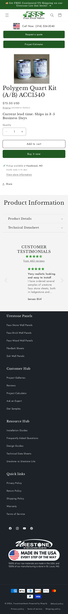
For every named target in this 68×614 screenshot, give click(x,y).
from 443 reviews (33, 261)
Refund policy (57, 603)
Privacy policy (17, 609)
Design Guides (15, 446)
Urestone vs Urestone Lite (21, 461)
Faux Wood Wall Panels (20, 340)
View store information (19, 174)
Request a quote (33, 34)
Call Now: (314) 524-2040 (38, 26)
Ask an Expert (14, 401)
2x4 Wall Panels (15, 356)
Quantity (7, 125)
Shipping (7, 107)
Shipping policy (53, 609)
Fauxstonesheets (20, 603)
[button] (7, 15)
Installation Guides (17, 430)
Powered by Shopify (38, 603)
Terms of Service (16, 514)
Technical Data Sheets (19, 453)
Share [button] (9, 184)
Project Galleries (16, 378)
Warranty (12, 506)
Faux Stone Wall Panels (20, 325)
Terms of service (34, 609)
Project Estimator (34, 44)
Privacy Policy (14, 483)
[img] (34, 256)
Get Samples (14, 408)
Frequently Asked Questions (22, 438)
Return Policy (14, 491)
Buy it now (34, 154)
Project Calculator (17, 393)
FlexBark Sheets (15, 348)
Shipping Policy (15, 498)
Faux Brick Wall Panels (19, 333)
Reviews (11, 385)
